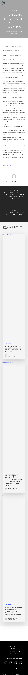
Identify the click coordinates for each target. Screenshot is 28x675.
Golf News (14, 10)
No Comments (14, 33)
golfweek (9, 165)
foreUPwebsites (11, 31)
